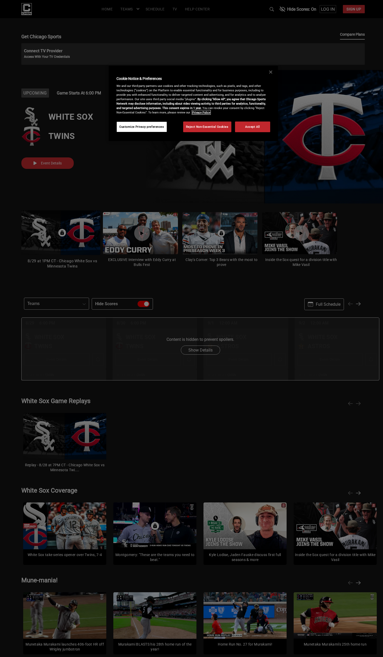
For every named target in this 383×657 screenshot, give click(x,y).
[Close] (270, 72)
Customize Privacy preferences (141, 127)
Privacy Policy (201, 112)
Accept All (252, 127)
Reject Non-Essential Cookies (207, 127)
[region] (193, 103)
